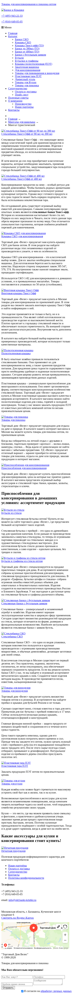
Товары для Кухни (25, 82)
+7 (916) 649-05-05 (12, 21)
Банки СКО (22, 39)
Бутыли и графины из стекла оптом (22, 561)
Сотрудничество (17, 88)
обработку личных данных (56, 991)
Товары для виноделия (14, 690)
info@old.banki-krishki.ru (22, 900)
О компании (15, 100)
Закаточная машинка (27, 67)
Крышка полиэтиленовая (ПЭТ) (33, 63)
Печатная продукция (13, 850)
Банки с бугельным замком (30, 54)
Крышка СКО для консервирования (22, 236)
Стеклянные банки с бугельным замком (24, 603)
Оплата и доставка (25, 91)
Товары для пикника (27, 85)
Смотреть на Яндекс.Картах (17, 917)
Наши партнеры (24, 106)
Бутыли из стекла (11, 513)
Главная (12, 33)
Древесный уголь (25, 79)
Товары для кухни (11, 783)
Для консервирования (27, 70)
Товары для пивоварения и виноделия (37, 73)
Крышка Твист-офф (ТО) (29, 45)
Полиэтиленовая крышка (16, 353)
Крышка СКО (23, 42)
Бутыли (19, 57)
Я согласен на (48, 991)
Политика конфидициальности (26, 877)
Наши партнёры (17, 865)
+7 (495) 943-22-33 (12, 15)
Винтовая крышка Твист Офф (18, 293)
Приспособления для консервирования (24, 468)
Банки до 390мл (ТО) (27, 48)
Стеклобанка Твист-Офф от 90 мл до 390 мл (26, 133)
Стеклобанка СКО (12, 636)
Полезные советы (18, 97)
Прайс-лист (21, 94)
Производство (23, 103)
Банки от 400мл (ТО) (27, 51)
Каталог (12, 36)
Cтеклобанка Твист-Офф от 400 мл (21, 179)
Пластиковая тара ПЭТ (28, 76)
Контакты (14, 110)
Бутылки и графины (26, 60)
